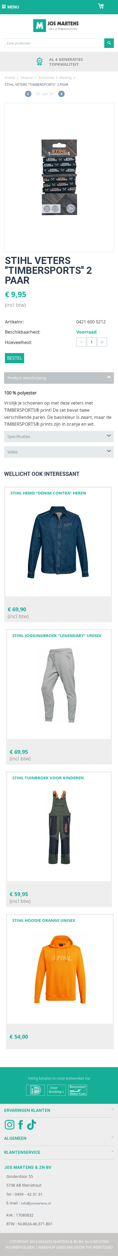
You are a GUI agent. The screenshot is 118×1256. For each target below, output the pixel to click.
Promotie (46, 77)
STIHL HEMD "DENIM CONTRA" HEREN (48, 493)
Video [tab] (12, 451)
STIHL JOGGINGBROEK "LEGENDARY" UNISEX (57, 635)
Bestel (14, 358)
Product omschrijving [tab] (26, 377)
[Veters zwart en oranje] (59, 177)
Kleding (66, 77)
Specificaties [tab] (18, 436)
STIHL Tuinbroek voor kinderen (48, 778)
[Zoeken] (109, 43)
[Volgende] (61, 94)
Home (10, 77)
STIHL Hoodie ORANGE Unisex (43, 920)
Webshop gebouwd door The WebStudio (75, 1247)
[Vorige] (28, 94)
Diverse (27, 77)
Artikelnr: (14, 322)
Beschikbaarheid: (22, 332)
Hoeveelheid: (18, 342)
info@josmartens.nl (36, 1203)
